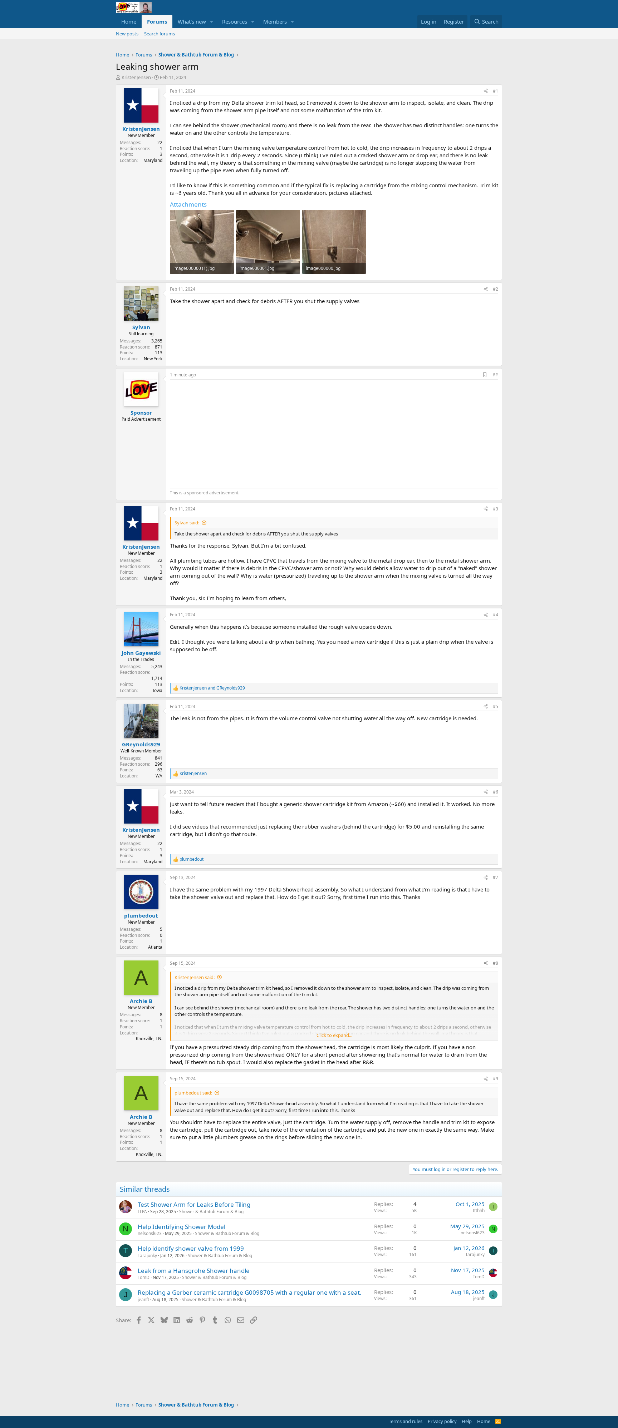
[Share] (485, 91)
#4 (495, 615)
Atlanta (155, 947)
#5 (495, 706)
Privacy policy (442, 1421)
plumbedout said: (193, 1092)
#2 (495, 289)
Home (128, 21)
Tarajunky (147, 1255)
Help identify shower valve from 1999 (191, 1248)
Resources (234, 21)
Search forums (159, 33)
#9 (495, 1079)
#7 (495, 877)
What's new (192, 21)
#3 (495, 509)
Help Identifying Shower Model (181, 1226)
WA (159, 776)
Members (275, 21)
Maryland (152, 160)
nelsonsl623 (150, 1233)
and (212, 688)
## (495, 375)
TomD (143, 1277)
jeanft (143, 1299)
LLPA (142, 1212)
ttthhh (479, 1210)
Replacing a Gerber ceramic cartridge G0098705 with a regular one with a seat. (250, 1292)
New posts (127, 33)
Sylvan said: (187, 522)
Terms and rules (405, 1421)
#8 (495, 963)
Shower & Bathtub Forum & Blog (211, 1212)
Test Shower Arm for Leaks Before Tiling (194, 1204)
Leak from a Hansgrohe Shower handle (194, 1270)
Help (467, 1421)
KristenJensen (136, 77)
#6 (495, 792)
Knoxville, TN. (149, 1039)
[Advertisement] (230, 433)
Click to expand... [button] (334, 1035)
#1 (495, 91)
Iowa (157, 690)
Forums (157, 21)
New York (153, 359)
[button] (212, 21)
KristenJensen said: (195, 977)
